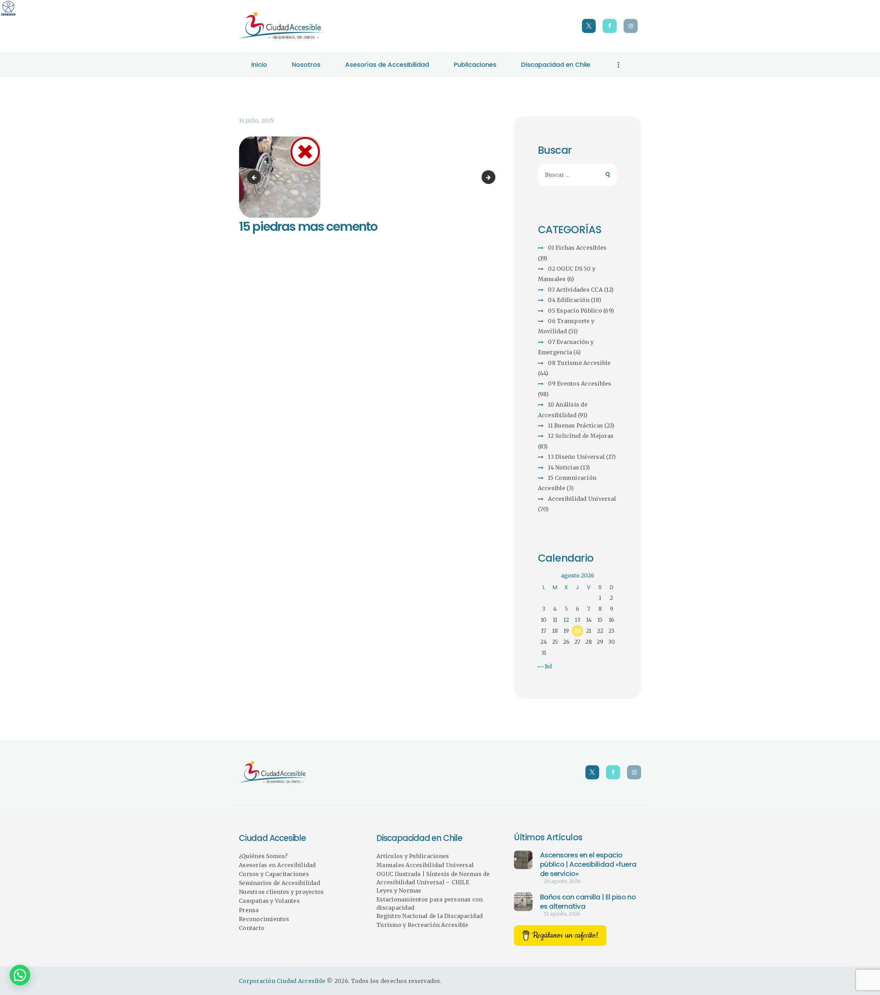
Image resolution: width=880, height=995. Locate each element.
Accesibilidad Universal (582, 498)
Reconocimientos (264, 919)
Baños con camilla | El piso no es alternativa (588, 902)
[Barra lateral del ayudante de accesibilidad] (8, 8)
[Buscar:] (577, 174)
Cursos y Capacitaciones (274, 873)
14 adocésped (255, 177)
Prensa (249, 910)
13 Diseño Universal (576, 456)
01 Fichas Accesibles (577, 247)
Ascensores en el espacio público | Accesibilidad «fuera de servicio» (588, 864)
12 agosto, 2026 (562, 914)
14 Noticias (563, 467)
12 (566, 619)
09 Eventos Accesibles (579, 383)
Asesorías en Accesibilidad (277, 865)
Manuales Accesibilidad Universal (425, 865)
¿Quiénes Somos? (263, 856)
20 (577, 630)
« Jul (546, 666)
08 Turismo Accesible (579, 362)
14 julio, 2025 (256, 120)
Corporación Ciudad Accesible (282, 980)
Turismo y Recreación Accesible (422, 924)
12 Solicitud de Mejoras (581, 435)
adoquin (492, 177)
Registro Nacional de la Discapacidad (429, 915)
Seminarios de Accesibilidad (279, 882)
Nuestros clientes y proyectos (281, 891)
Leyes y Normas (398, 890)
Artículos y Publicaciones (412, 856)
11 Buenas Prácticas (575, 425)
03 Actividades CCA (575, 289)
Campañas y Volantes (269, 900)
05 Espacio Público (575, 310)
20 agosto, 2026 (562, 881)
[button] (20, 975)
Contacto (251, 927)
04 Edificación (569, 299)
